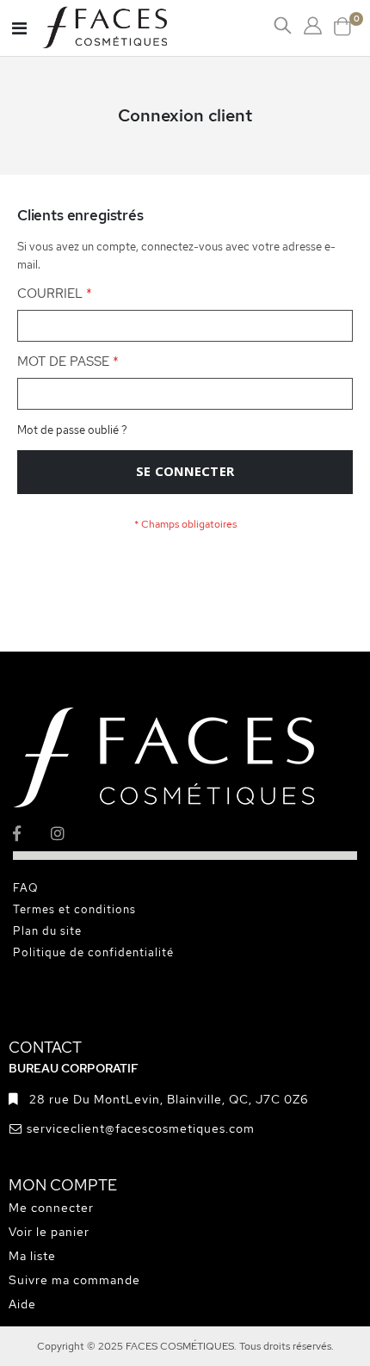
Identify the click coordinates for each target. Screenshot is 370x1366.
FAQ (26, 888)
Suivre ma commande (74, 1280)
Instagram (68, 833)
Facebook (30, 833)
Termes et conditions (74, 909)
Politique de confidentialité (93, 952)
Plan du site (47, 931)
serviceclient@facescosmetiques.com (141, 1128)
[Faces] (126, 28)
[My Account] (312, 25)
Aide (22, 1304)
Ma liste (32, 1256)
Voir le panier (49, 1231)
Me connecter (51, 1207)
